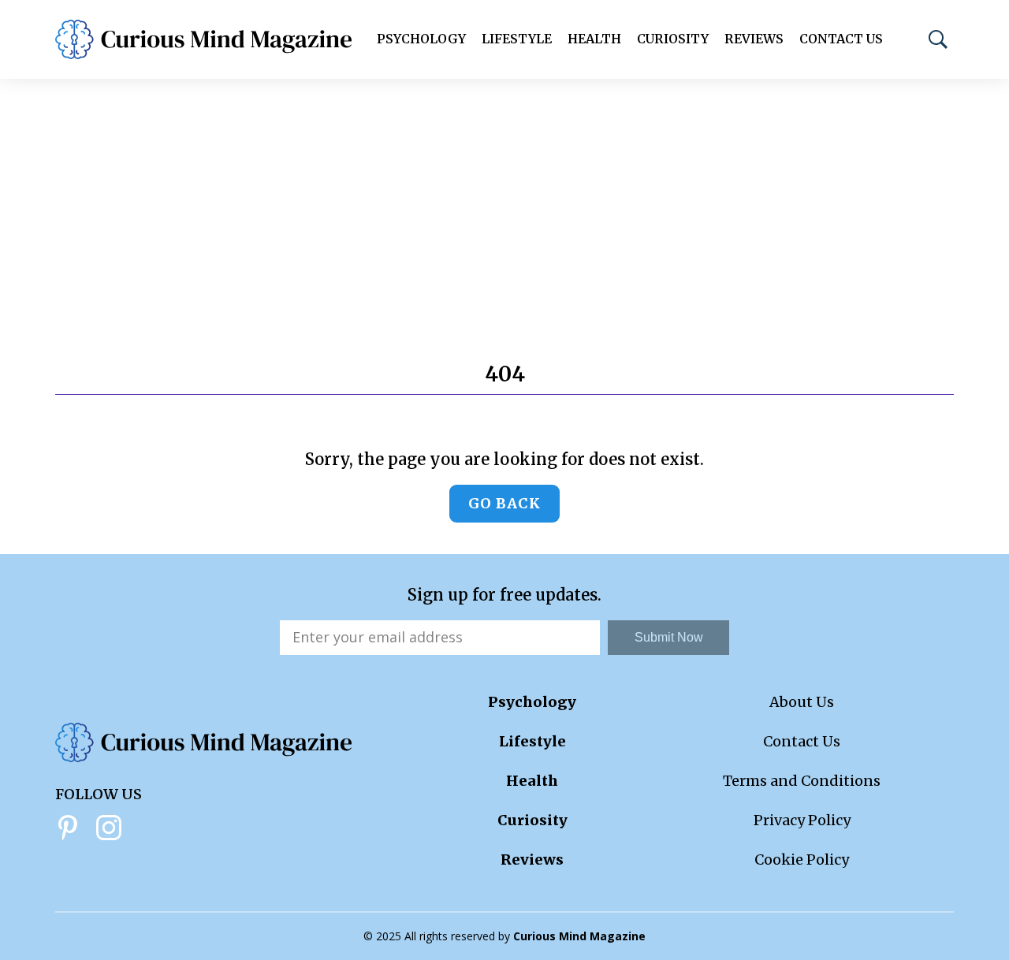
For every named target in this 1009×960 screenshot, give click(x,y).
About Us (801, 702)
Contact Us (841, 39)
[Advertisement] (504, 197)
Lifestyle (517, 39)
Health (594, 39)
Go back (504, 503)
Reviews (754, 39)
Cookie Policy (801, 859)
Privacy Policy (802, 820)
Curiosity (673, 39)
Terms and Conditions (802, 781)
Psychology (421, 39)
